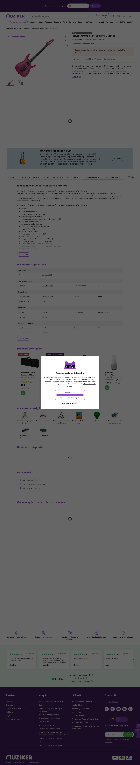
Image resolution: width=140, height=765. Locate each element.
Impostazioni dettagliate (70, 397)
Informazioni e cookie (70, 403)
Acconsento (70, 392)
